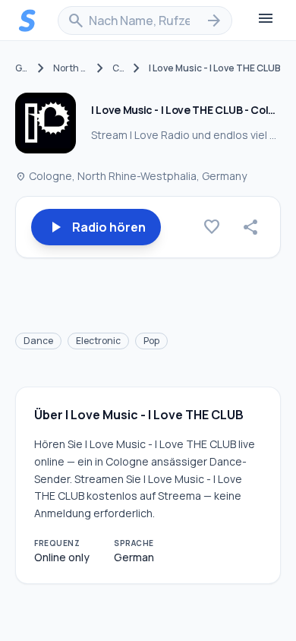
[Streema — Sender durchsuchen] (27, 20)
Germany (22, 68)
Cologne (118, 68)
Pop (151, 340)
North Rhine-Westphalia (70, 68)
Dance (38, 340)
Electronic (98, 340)
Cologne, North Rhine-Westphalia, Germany (131, 176)
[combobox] (145, 20)
